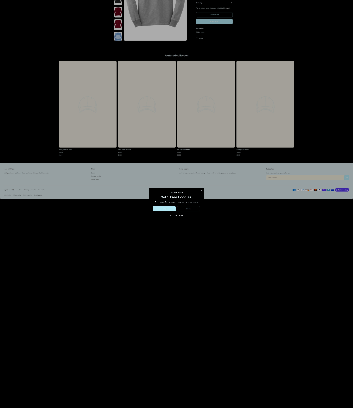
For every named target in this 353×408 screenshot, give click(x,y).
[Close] (201, 190)
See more (164, 209)
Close (188, 209)
